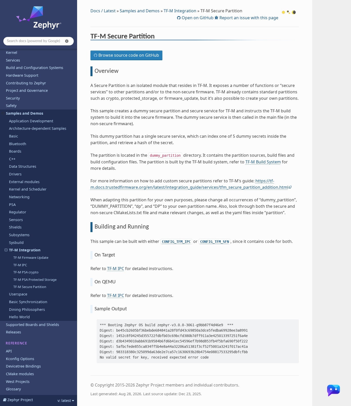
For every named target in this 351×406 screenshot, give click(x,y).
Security (13, 98)
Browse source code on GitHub (128, 55)
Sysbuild (16, 242)
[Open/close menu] (3, 113)
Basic (13, 136)
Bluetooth (17, 143)
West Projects (18, 381)
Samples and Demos (24, 113)
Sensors (16, 219)
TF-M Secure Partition (29, 286)
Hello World (19, 316)
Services (13, 60)
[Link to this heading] (158, 37)
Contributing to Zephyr (26, 83)
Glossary (13, 389)
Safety (11, 105)
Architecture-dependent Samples (37, 128)
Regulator (17, 212)
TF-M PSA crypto (26, 272)
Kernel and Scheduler (28, 189)
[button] (66, 41)
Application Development (31, 120)
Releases (13, 332)
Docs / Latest (103, 11)
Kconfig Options (20, 358)
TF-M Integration (24, 249)
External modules (24, 181)
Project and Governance (27, 90)
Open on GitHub (197, 18)
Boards (15, 151)
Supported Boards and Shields (32, 324)
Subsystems (19, 234)
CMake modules (20, 373)
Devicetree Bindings (23, 366)
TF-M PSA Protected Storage (35, 279)
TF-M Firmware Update (30, 257)
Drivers (15, 174)
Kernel (11, 52)
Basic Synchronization (28, 301)
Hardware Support (22, 75)
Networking (19, 196)
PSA (12, 204)
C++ (12, 158)
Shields (15, 227)
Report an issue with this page (248, 18)
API (9, 351)
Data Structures (22, 166)
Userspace (18, 294)
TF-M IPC (20, 265)
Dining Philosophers (27, 309)
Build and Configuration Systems (34, 67)
